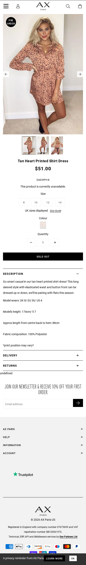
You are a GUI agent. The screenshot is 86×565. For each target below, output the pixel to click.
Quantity (43, 234)
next (80, 74)
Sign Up (78, 403)
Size (43, 194)
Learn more (54, 558)
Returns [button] (10, 365)
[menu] (6, 7)
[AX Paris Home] (43, 6)
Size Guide (55, 210)
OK (73, 558)
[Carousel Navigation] (43, 74)
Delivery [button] (10, 355)
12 (48, 202)
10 (36, 202)
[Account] (18, 6)
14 (60, 202)
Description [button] (13, 274)
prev (6, 74)
